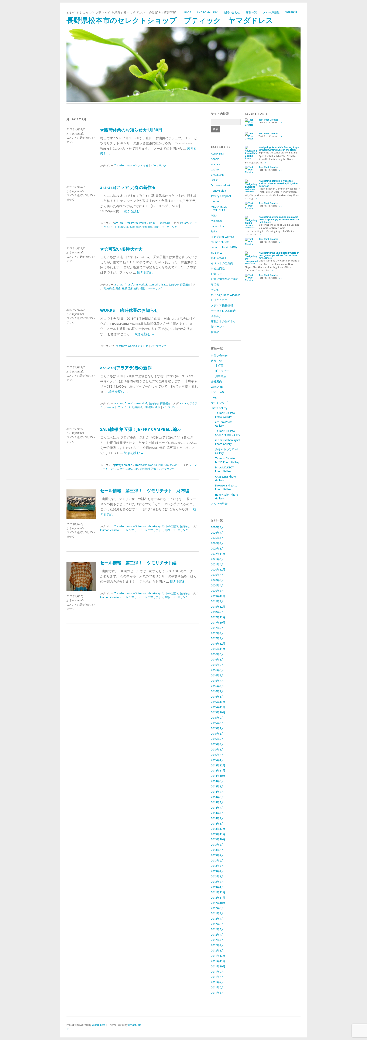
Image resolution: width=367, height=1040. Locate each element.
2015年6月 (217, 733)
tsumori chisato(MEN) (224, 247)
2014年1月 (217, 823)
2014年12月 (218, 765)
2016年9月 (217, 654)
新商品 (215, 332)
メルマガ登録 (271, 12)
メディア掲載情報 (222, 305)
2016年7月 (217, 664)
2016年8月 (217, 659)
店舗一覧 (251, 12)
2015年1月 (217, 760)
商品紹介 (165, 223)
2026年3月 (217, 543)
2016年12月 (218, 643)
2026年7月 (217, 532)
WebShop (291, 12)
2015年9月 (217, 717)
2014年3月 (217, 813)
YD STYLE (216, 252)
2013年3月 (217, 876)
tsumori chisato (158, 284)
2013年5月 (217, 865)
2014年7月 (217, 791)
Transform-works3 (125, 165)
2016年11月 (218, 649)
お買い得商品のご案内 (225, 279)
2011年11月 (218, 961)
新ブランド (218, 326)
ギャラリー (222, 370)
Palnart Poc (217, 226)
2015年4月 (217, 744)
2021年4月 (217, 564)
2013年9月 (217, 844)
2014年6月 (217, 797)
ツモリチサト (156, 530)
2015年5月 (217, 739)
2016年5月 (217, 675)
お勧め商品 (218, 268)
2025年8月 (217, 548)
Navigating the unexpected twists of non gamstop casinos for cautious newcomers (279, 255)
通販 (156, 227)
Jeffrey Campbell (123, 465)
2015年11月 (218, 707)
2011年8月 (217, 976)
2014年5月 (217, 802)
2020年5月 (217, 580)
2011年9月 (217, 971)
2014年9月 (217, 781)
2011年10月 (218, 966)
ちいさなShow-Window (225, 295)
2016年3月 (217, 686)
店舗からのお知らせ (223, 321)
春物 (138, 227)
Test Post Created (268, 119)
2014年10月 (218, 775)
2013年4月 (217, 871)
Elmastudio (134, 1024)
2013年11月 (218, 834)
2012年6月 (217, 924)
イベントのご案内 (168, 526)
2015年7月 (217, 728)
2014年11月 (218, 770)
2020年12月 (218, 569)
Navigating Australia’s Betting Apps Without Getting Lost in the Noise (279, 148)
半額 (167, 597)
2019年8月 (217, 601)
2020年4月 (217, 585)
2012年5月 (217, 929)
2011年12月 (218, 955)
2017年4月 (217, 633)
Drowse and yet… (222, 185)
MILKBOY (216, 220)
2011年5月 (217, 992)
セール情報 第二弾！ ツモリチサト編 (138, 563)
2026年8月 (217, 527)
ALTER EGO (217, 153)
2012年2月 (217, 945)
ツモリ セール (138, 530)
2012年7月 (217, 918)
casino (215, 169)
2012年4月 (217, 934)
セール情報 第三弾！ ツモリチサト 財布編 (144, 490)
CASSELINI (217, 174)
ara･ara (119, 223)
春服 (124, 288)
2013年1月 (217, 887)
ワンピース (110, 227)
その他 (215, 284)
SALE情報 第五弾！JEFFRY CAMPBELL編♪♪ (140, 429)
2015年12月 (218, 702)
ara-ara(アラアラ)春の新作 (126, 367)
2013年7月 (217, 855)
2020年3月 (217, 590)
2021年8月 (217, 559)
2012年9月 (217, 908)
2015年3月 (217, 749)
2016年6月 (217, 670)
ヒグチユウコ (219, 300)
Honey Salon (218, 190)
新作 (132, 227)
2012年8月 (217, 913)
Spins (214, 231)
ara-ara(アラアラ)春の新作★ (128, 187)
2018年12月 (218, 606)
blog (187, 12)
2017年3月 (217, 638)
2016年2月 (217, 691)
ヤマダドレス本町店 (223, 310)
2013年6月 (217, 860)
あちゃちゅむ (219, 258)
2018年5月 (217, 612)
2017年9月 (217, 628)
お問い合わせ (231, 12)
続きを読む (134, 211)
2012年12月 (218, 892)
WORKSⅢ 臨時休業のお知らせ (129, 310)
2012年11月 (218, 897)
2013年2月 (217, 881)
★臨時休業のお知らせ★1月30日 (131, 130)
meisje (215, 201)
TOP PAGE (218, 392)
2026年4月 (217, 538)
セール (123, 468)
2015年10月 (218, 712)
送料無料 (147, 227)
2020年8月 (217, 574)
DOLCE (215, 180)
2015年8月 (217, 723)
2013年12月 (218, 829)
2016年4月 (217, 680)
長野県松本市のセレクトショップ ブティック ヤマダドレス (169, 20)
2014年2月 (217, 818)
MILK (214, 215)
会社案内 (216, 381)
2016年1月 (217, 696)
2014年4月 (217, 807)
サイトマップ (219, 402)
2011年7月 (217, 982)
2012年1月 (217, 950)
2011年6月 (217, 987)
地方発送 (123, 227)
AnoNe (215, 158)
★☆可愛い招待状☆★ (121, 249)
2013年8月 (217, 850)
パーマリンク (158, 165)
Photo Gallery (207, 12)
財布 (167, 530)
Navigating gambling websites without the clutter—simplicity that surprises (278, 183)
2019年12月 (218, 596)
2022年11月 (218, 553)
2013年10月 (218, 839)
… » (280, 122)
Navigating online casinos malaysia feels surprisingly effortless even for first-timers (279, 219)
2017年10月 (218, 622)
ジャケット (110, 407)
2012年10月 (218, 903)
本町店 (219, 365)
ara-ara (183, 223)
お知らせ (143, 165)
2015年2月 (217, 754)
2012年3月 (217, 940)
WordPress (98, 1024)
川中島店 (220, 376)
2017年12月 (218, 617)
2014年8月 (217, 786)
